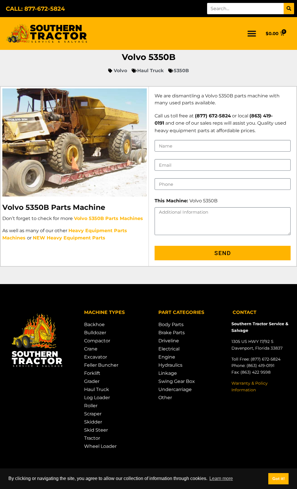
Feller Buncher (101, 365)
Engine (166, 357)
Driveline (168, 340)
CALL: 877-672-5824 (35, 8)
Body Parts (171, 324)
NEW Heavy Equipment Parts (69, 238)
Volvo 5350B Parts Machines (108, 218)
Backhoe (94, 324)
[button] (252, 34)
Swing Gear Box (176, 381)
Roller (90, 405)
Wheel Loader (100, 446)
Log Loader (97, 397)
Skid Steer (96, 430)
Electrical (169, 349)
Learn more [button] (221, 478)
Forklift (92, 373)
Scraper (93, 414)
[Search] (289, 8)
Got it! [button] (278, 478)
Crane (90, 349)
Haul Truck (96, 389)
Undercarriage (175, 389)
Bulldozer (95, 332)
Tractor (92, 438)
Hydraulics (170, 365)
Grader (91, 381)
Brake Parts (171, 332)
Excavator (95, 357)
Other (165, 397)
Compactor (97, 340)
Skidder (93, 422)
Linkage (167, 373)
